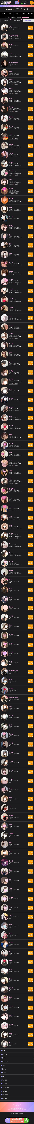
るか (10, 852)
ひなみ (11, 298)
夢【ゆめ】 (12, 489)
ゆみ (10, 479)
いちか (11, 897)
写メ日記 (7, 17)
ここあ (11, 652)
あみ (10, 1033)
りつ (10, 661)
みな (10, 933)
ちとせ (11, 770)
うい (10, 706)
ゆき (10, 460)
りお (10, 525)
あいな (11, 79)
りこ (10, 543)
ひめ (10, 588)
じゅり (11, 942)
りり (10, 579)
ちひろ (11, 815)
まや (10, 353)
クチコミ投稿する (30, 27)
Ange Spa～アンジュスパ (18, 6)
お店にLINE (26, 1121)
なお (10, 870)
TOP (3, 13)
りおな (11, 533)
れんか (11, 1024)
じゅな (11, 188)
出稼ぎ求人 (18, 17)
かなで (11, 752)
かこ (10, 951)
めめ (10, 797)
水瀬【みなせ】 (13, 670)
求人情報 (13, 17)
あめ (10, 997)
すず (10, 960)
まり (10, 362)
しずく (11, 170)
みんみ (11, 407)
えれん (11, 144)
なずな (11, 226)
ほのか (11, 333)
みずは (11, 371)
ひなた (11, 26)
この (10, 597)
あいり (11, 88)
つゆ (10, 207)
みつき (11, 398)
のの (10, 969)
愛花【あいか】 (13, 62)
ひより (11, 325)
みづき (11, 833)
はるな (11, 279)
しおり (11, 162)
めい (10, 416)
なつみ (11, 779)
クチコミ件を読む (13, 84)
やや (10, 434)
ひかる (11, 289)
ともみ (11, 861)
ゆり (10, 507)
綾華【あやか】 (13, 697)
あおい (11, 98)
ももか (11, 634)
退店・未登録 (18, 20)
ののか (11, 271)
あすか (11, 117)
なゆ (10, 244)
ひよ (10, 316)
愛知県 (9, 6)
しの (10, 179)
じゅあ (11, 715)
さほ (10, 824)
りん (10, 552)
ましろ (11, 343)
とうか (11, 216)
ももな (11, 425)
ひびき (11, 307)
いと (10, 806)
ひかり (11, 607)
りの (10, 888)
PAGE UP (17, 1105)
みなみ (11, 688)
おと (10, 1042)
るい (10, 924)
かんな (11, 734)
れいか (11, 570)
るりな (11, 561)
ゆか (10, 452)
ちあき (11, 198)
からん (11, 761)
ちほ (10, 71)
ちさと (11, 1006)
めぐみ (11, 743)
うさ (10, 53)
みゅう (11, 44)
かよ (10, 625)
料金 (23, 13)
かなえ (11, 153)
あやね (11, 126)
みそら (11, 379)
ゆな (10, 470)
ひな (10, 979)
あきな (11, 107)
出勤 (17, 13)
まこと (11, 906)
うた (10, 134)
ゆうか (11, 443)
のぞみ (11, 262)
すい (10, 842)
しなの (11, 1015)
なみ (10, 235)
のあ (10, 253)
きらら (11, 643)
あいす (11, 988)
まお (10, 725)
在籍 (10, 13)
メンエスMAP (4, 6)
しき (10, 788)
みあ (10, 679)
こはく (11, 915)
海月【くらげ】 (13, 35)
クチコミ (30, 13)
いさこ (11, 616)
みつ (10, 389)
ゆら (10, 498)
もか (10, 879)
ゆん (10, 516)
